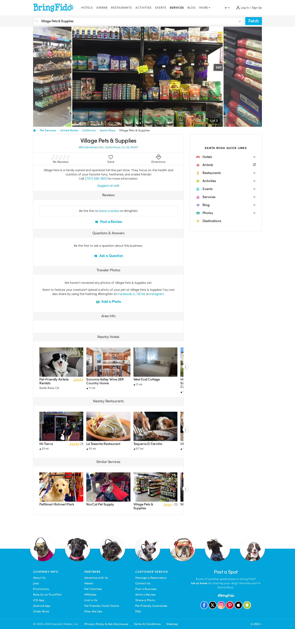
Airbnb (101, 7)
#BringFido (226, 595)
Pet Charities (93, 589)
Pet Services (48, 130)
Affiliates (90, 595)
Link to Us (91, 600)
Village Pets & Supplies (134, 130)
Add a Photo (111, 301)
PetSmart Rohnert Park (56, 504)
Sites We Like (93, 611)
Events (160, 7)
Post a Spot (226, 572)
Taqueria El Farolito (147, 444)
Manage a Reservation (151, 578)
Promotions (41, 589)
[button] (226, 157)
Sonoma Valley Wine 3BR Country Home (105, 381)
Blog (191, 7)
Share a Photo (145, 600)
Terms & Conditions (147, 624)
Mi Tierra (46, 444)
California (89, 130)
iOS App (38, 600)
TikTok (140, 294)
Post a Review (110, 221)
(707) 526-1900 (96, 179)
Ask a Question (111, 255)
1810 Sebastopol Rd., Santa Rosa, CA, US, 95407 (108, 147)
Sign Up (257, 7)
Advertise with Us (96, 578)
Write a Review (145, 595)
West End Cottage (146, 379)
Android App (41, 606)
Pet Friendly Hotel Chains (101, 606)
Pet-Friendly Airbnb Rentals (54, 381)
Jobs (36, 583)
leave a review (109, 211)
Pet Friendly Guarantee (151, 606)
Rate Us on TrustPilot (47, 595)
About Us (39, 578)
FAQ (138, 611)
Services (177, 7)
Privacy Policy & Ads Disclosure (106, 624)
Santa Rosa (107, 130)
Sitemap (172, 624)
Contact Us (143, 583)
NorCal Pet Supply (100, 504)
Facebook (125, 294)
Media (88, 583)
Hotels (87, 7)
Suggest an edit (108, 186)
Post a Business (146, 589)
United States (69, 130)
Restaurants (121, 7)
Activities (143, 7)
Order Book (41, 611)
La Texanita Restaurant (103, 444)
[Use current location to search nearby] (240, 21)
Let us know (199, 583)
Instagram (157, 294)
